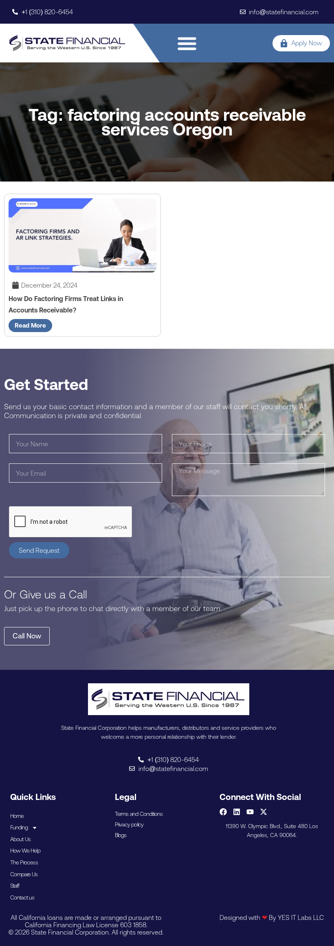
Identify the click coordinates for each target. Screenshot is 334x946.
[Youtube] (250, 811)
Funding (19, 827)
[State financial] (67, 43)
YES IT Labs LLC (301, 917)
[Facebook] (223, 811)
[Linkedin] (236, 811)
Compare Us (24, 874)
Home (17, 816)
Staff (15, 885)
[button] (187, 43)
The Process (24, 862)
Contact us (22, 897)
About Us (20, 839)
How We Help (25, 850)
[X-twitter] (263, 811)
